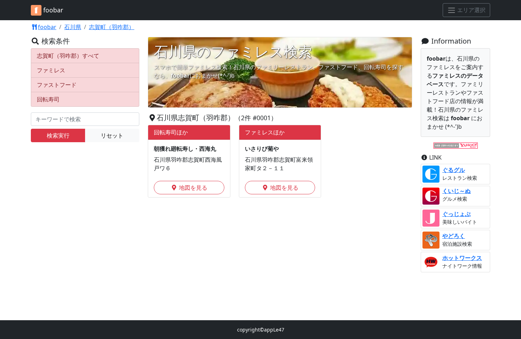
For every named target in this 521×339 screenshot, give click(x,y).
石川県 (72, 27)
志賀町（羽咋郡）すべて (68, 56)
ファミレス (51, 70)
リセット (112, 135)
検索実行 (58, 135)
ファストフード (57, 85)
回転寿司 (48, 99)
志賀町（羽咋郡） (111, 27)
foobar (47, 27)
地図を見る (192, 187)
